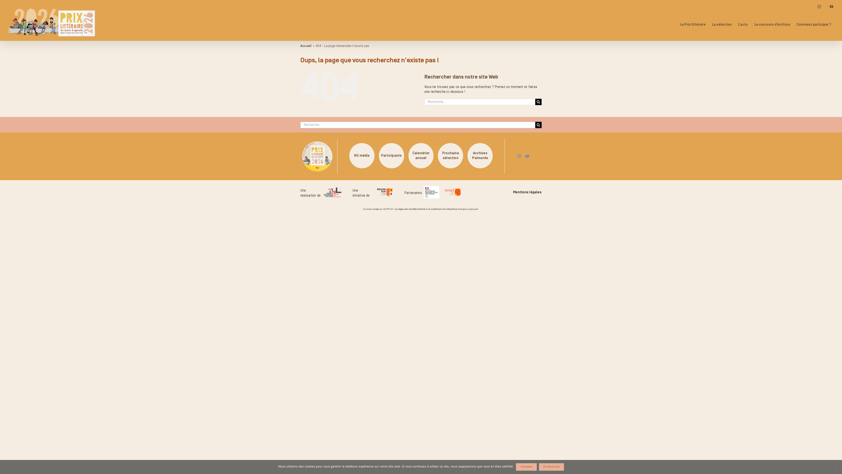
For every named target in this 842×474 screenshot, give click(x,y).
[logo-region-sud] (385, 188)
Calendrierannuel (421, 155)
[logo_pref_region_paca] (431, 188)
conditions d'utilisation (444, 209)
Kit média (362, 156)
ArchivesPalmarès (480, 155)
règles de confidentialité (411, 209)
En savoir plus (551, 466)
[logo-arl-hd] (332, 189)
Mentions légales (527, 192)
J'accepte (526, 466)
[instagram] (519, 156)
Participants (391, 156)
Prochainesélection (450, 155)
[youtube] (527, 156)
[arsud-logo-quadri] (452, 189)
